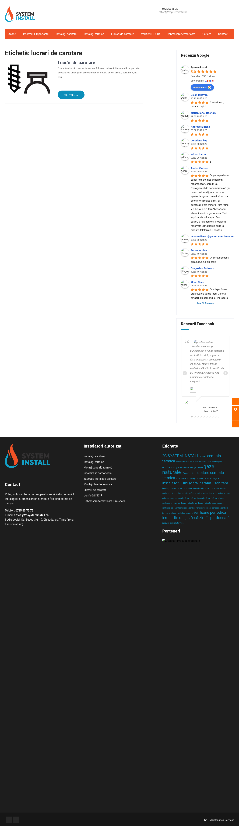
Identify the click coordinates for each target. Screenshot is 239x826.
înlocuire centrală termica (173, 523)
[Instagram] (16, 820)
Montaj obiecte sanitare (98, 484)
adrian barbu (198, 154)
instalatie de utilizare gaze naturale (191, 478)
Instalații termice (94, 34)
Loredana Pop (199, 140)
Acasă (12, 34)
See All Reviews (205, 303)
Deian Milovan (199, 94)
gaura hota (198, 467)
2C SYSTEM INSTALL (180, 456)
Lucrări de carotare (122, 34)
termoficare (219, 498)
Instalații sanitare (66, 34)
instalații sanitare (213, 483)
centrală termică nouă (185, 462)
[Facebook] (9, 820)
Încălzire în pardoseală (98, 473)
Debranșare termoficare (181, 34)
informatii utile (187, 473)
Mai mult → (71, 95)
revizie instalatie (203, 493)
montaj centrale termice (203, 488)
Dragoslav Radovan (202, 268)
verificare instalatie (186, 503)
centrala (203, 456)
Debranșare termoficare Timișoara (104, 501)
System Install (199, 67)
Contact (222, 34)
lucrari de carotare (184, 488)
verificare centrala (169, 503)
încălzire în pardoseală (210, 518)
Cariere (206, 34)
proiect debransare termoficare (183, 493)
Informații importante (36, 34)
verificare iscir (168, 508)
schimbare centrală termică (181, 498)
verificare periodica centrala (181, 513)
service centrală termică (204, 498)
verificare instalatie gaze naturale (209, 503)
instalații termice (169, 488)
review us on (200, 87)
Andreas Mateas (200, 126)
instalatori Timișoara (180, 483)
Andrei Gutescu (200, 168)
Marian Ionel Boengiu (203, 113)
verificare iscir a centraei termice (189, 508)
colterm (198, 462)
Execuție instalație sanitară (100, 478)
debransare (206, 462)
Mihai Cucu (197, 282)
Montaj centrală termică (98, 467)
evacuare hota (187, 467)
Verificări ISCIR (150, 34)
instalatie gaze (213, 478)
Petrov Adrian (199, 250)
